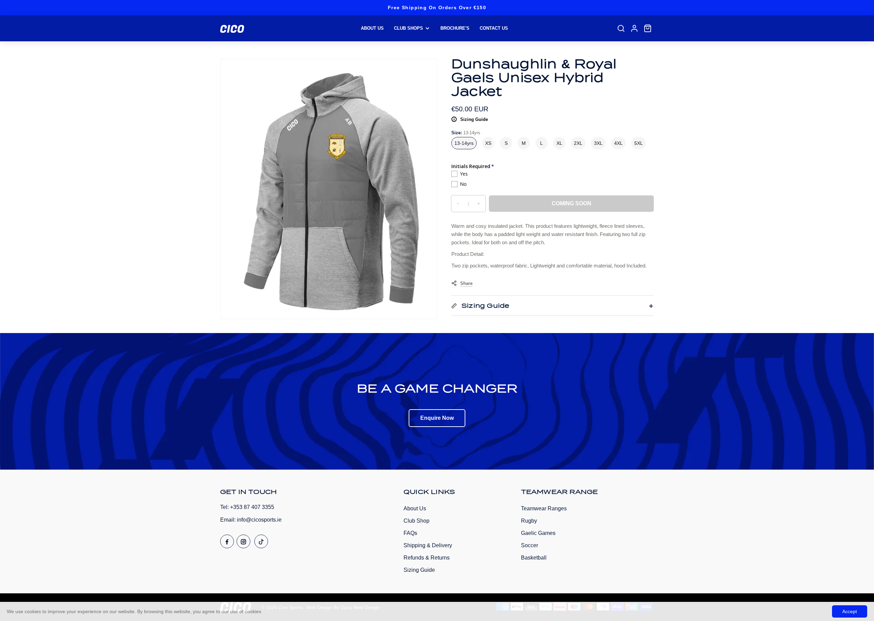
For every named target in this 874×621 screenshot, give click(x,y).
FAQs (410, 533)
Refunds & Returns (427, 558)
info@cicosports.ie (259, 520)
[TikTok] (261, 541)
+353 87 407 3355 (252, 507)
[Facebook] (227, 541)
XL (559, 143)
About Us (415, 508)
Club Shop (416, 521)
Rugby (529, 521)
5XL (638, 143)
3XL (598, 143)
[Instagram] (243, 541)
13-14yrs (464, 143)
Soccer (529, 545)
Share (466, 283)
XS (488, 143)
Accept (849, 611)
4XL (618, 143)
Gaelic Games (538, 533)
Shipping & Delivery (428, 545)
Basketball (534, 558)
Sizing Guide (474, 119)
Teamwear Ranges (544, 508)
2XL (578, 143)
